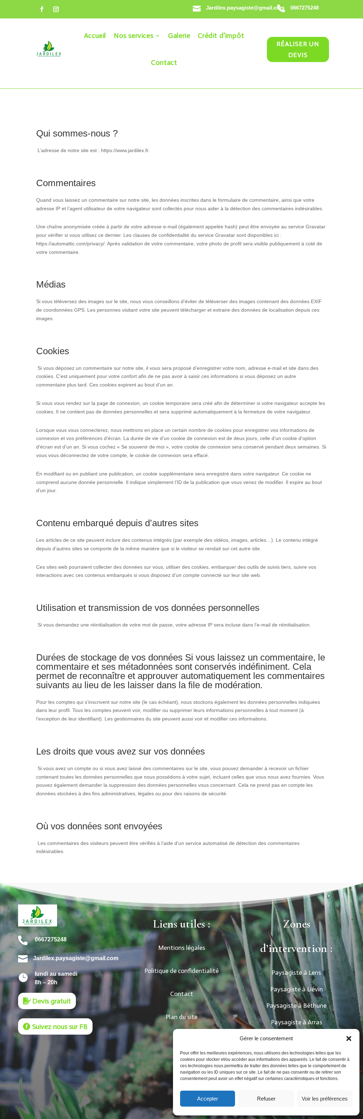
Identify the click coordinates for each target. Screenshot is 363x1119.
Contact (164, 62)
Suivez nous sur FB (60, 1026)
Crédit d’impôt (221, 35)
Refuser (266, 1099)
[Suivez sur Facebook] (42, 9)
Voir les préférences (325, 1099)
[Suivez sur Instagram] (56, 9)
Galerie (179, 35)
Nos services (133, 35)
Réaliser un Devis (298, 49)
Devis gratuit (51, 1001)
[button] (348, 1038)
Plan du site (181, 1017)
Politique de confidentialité (181, 971)
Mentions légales (181, 948)
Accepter (207, 1099)
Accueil (95, 35)
